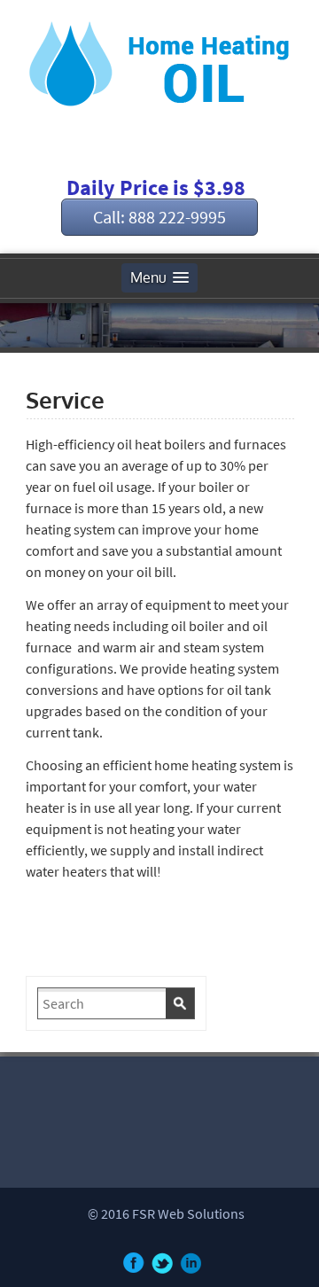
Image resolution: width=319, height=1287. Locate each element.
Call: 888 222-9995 (159, 217)
